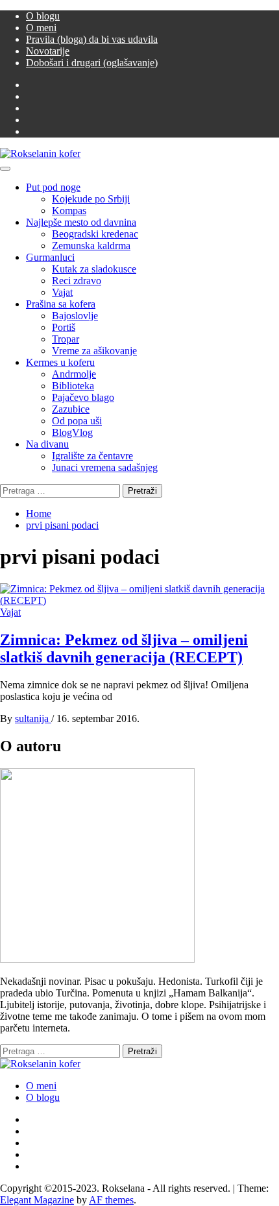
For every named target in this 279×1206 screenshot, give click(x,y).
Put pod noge (53, 187)
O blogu (43, 15)
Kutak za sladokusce (94, 268)
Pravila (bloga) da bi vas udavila (92, 39)
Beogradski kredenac (95, 233)
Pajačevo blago (83, 397)
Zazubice (71, 409)
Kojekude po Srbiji (91, 198)
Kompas (69, 210)
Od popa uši (77, 420)
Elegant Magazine (37, 1199)
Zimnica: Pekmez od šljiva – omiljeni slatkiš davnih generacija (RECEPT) (124, 648)
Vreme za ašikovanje (94, 350)
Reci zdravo (76, 280)
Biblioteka (73, 385)
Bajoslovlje (75, 315)
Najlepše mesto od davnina (81, 222)
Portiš (63, 327)
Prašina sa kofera (60, 303)
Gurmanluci (50, 257)
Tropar (65, 338)
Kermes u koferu (60, 362)
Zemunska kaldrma (91, 245)
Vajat (62, 292)
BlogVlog (72, 432)
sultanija (33, 718)
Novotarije (47, 50)
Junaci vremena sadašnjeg (105, 467)
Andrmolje (74, 374)
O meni (41, 27)
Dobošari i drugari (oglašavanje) (92, 62)
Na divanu (47, 444)
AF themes (111, 1199)
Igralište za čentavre (92, 455)
